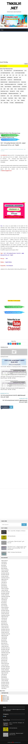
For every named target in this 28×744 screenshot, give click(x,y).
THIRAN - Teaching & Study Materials (14, 552)
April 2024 (3, 604)
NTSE (15, 88)
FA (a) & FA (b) (23, 82)
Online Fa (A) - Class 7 (4, 91)
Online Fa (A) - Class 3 (22, 88)
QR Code (22, 91)
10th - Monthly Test (8, 70)
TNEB (18, 100)
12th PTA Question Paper (19, 72)
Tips (12, 100)
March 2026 (3, 568)
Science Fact (3, 95)
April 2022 (3, 641)
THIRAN (8, 100)
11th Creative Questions (5, 72)
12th (12, 72)
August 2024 (3, 598)
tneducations (5, 700)
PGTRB (17, 91)
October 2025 (4, 576)
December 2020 (4, 666)
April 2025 (3, 585)
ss (1, 98)
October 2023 (4, 613)
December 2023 (4, 610)
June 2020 (3, 674)
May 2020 (3, 676)
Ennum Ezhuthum (4, 82)
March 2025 (3, 587)
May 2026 (3, 565)
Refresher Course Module (13, 93)
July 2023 (3, 618)
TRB (1, 102)
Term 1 (15, 98)
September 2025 (4, 577)
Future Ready (20, 84)
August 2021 (3, 654)
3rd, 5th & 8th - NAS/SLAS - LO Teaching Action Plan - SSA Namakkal (14, 366)
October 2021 (4, 651)
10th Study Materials (11, 536)
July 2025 (3, 580)
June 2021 (3, 657)
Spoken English (24, 95)
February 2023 (4, 626)
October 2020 (4, 669)
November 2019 (4, 683)
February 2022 (4, 644)
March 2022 (3, 643)
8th (22, 75)
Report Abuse (2, 690)
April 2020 (3, 677)
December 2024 (4, 591)
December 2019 (4, 682)
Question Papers (4, 93)
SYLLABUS (5, 98)
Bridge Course (3, 79)
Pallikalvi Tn (12, 91)
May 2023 (3, 621)
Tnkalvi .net (14, 5)
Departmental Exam (17, 79)
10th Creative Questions (18, 70)
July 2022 (3, 637)
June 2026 (3, 563)
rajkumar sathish (6, 697)
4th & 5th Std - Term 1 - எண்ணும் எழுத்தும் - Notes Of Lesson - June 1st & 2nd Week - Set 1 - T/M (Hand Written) (16, 548)
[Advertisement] (14, 47)
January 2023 (3, 627)
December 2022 (4, 629)
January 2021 (3, 665)
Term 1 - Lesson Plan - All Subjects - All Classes (16, 530)
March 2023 (3, 624)
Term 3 (24, 98)
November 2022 (4, 630)
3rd (7, 75)
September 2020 (4, 671)
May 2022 (3, 640)
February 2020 (4, 679)
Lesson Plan (24, 86)
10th (1, 70)
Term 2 (20, 98)
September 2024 (4, 596)
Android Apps (3, 77)
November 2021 (4, 649)
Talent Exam (10, 98)
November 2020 (4, 668)
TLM (15, 100)
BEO (20, 77)
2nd (4, 75)
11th (25, 70)
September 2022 (4, 633)
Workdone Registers (19, 102)
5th (13, 75)
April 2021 (3, 660)
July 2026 (3, 562)
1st (1, 75)
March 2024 (3, 605)
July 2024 (3, 599)
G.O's (25, 84)
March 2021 (3, 662)
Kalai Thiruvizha (8, 86)
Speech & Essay (16, 95)
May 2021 (3, 658)
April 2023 (3, 623)
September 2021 (4, 652)
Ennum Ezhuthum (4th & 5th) (14, 82)
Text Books (3, 100)
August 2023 (3, 616)
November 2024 (4, 593)
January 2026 (3, 571)
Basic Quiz (16, 77)
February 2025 (4, 588)
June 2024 (3, 601)
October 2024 (4, 594)
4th (10, 75)
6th (16, 75)
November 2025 (4, 574)
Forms (2, 84)
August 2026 (3, 560)
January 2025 (3, 590)
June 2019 (3, 688)
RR (20, 93)
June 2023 (3, 619)
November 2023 (4, 612)
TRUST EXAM (6, 102)
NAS (1, 88)
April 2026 (3, 566)
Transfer (22, 100)
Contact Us (10, 79)
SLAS (11, 95)
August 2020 (3, 672)
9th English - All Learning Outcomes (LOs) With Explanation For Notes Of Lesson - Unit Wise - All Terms (13, 388)
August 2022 (3, 635)
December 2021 (4, 647)
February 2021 (4, 663)
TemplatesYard (17, 742)
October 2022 (4, 632)
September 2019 (4, 686)
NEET (4, 88)
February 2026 (4, 570)
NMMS (12, 88)
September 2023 (4, 615)
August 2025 (3, 579)
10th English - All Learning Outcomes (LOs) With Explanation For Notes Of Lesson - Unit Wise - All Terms (13, 377)
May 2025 (3, 584)
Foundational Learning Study (10, 84)
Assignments (9, 77)
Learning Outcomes (16, 86)
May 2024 (3, 602)
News (8, 88)
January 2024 (3, 608)
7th (19, 75)
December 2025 (4, 573)
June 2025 (3, 582)
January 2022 (3, 646)
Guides (2, 86)
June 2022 (3, 638)
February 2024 (4, 607)
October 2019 (4, 685)
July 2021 (3, 655)
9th (25, 75)
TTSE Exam (11, 102)
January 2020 (3, 680)
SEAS (8, 95)
